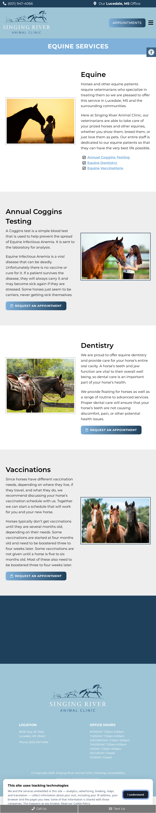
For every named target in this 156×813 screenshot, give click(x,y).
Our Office (119, 4)
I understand (135, 794)
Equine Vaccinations (105, 168)
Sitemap (100, 773)
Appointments (127, 23)
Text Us (119, 809)
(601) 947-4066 (20, 4)
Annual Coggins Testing (108, 157)
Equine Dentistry (102, 163)
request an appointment (38, 306)
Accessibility (116, 773)
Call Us (41, 809)
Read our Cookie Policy (75, 803)
